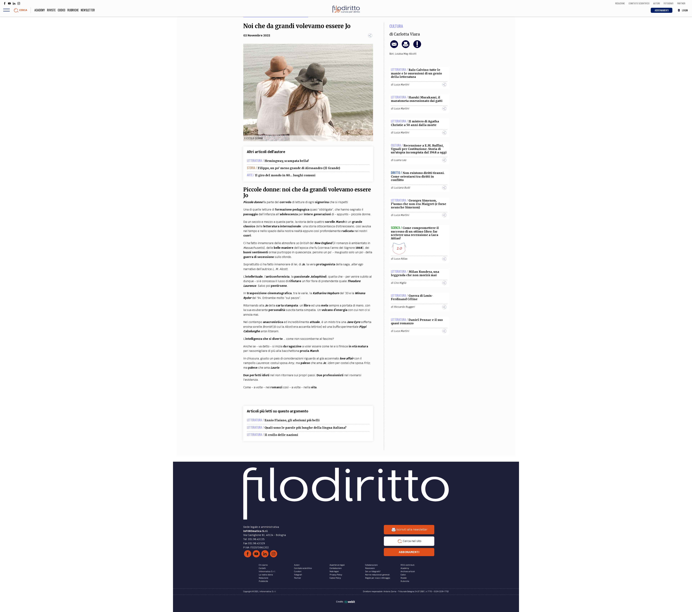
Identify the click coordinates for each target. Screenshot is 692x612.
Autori (297, 565)
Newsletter (88, 10)
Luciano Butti (402, 187)
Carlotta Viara (407, 34)
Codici (61, 10)
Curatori (297, 571)
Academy (39, 10)
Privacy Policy (336, 574)
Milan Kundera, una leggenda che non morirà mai (415, 273)
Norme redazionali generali (377, 574)
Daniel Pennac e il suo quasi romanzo (417, 321)
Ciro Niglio (400, 282)
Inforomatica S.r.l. (267, 571)
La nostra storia (266, 574)
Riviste (51, 10)
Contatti (262, 568)
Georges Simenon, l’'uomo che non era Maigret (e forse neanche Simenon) (418, 204)
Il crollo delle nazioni (281, 435)
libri (391, 53)
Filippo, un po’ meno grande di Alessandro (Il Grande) (299, 168)
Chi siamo (263, 565)
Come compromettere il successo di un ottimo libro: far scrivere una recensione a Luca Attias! (415, 233)
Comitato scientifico (303, 568)
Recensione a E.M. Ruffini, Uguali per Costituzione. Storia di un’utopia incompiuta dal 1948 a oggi (419, 149)
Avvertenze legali (337, 565)
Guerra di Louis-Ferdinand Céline (412, 297)
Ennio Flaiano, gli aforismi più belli (292, 420)
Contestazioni (336, 568)
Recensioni (370, 568)
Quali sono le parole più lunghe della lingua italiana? (305, 427)
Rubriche (73, 10)
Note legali (334, 571)
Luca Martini (401, 84)
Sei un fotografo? (372, 571)
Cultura (396, 26)
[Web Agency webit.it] (350, 601)
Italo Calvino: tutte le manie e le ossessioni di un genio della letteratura (416, 73)
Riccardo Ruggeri (404, 306)
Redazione (263, 578)
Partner (297, 578)
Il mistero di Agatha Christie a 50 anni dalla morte (415, 123)
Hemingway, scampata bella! (287, 161)
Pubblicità (263, 581)
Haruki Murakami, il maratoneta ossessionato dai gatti (416, 99)
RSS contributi (407, 565)
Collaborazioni (371, 565)
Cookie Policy (335, 578)
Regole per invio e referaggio (377, 578)
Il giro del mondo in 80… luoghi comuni (285, 175)
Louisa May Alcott (405, 53)
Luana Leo (400, 160)
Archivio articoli (408, 571)
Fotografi (298, 574)
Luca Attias (400, 258)
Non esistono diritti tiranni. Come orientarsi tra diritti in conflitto (417, 176)
